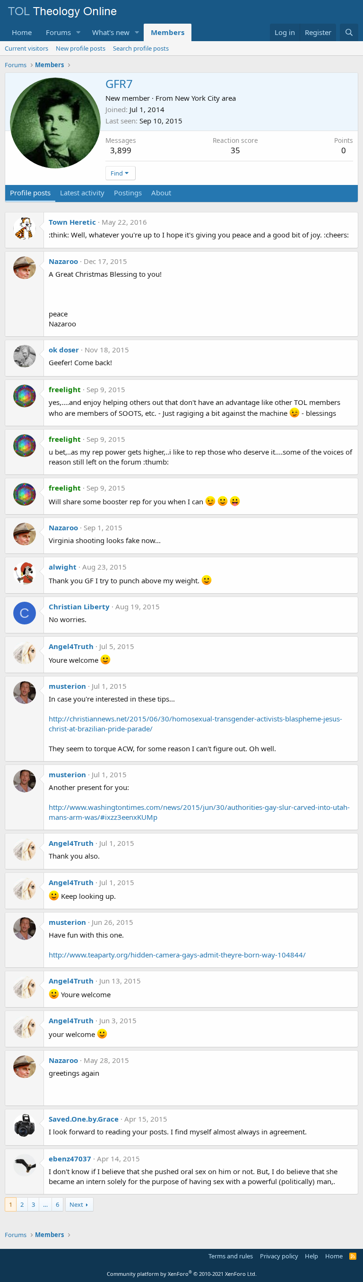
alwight (63, 566)
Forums (58, 32)
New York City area (205, 98)
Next (76, 1204)
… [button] (45, 1204)
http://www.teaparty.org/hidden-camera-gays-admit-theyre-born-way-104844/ (177, 954)
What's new (111, 32)
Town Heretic (72, 222)
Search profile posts (141, 48)
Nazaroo (63, 261)
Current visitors (26, 48)
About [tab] (161, 192)
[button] (78, 32)
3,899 (120, 150)
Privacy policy (279, 1256)
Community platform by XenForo (182, 1273)
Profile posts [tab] (30, 192)
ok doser (64, 349)
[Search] (349, 32)
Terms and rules (230, 1256)
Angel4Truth (71, 646)
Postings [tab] (128, 192)
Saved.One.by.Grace (84, 1119)
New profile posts (80, 48)
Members (167, 32)
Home (22, 32)
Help (311, 1256)
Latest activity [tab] (82, 192)
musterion (67, 686)
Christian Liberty (79, 606)
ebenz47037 (70, 1158)
